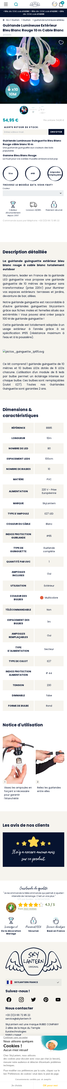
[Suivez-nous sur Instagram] (21, 999)
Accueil (8, 20)
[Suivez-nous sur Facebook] (8, 999)
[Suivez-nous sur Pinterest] (45, 999)
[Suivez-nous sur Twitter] (33, 999)
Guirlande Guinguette (27, 20)
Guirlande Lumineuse (16, 20)
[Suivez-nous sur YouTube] (58, 999)
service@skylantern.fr (18, 1018)
